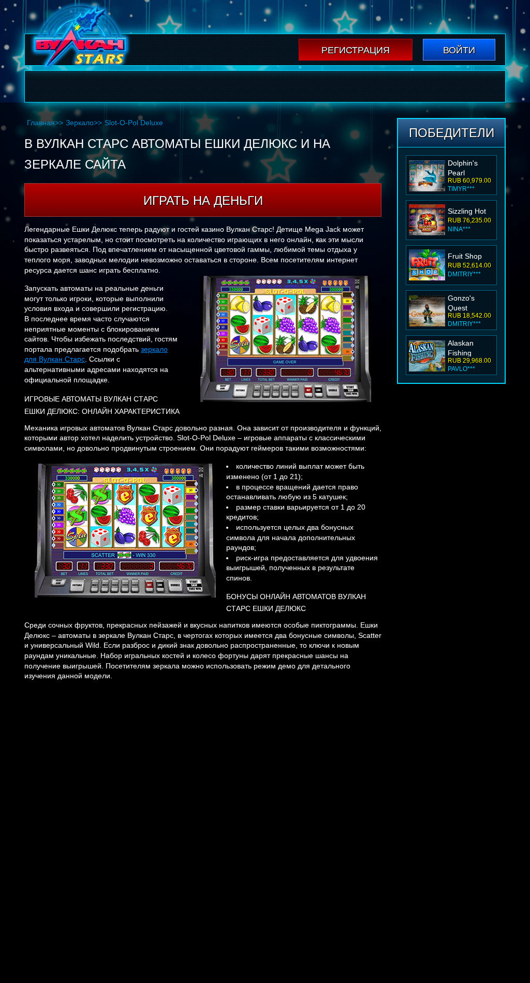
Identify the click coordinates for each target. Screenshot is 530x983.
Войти (459, 50)
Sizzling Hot (467, 166)
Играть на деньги (203, 200)
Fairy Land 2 (468, 346)
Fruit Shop (465, 211)
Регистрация (355, 50)
